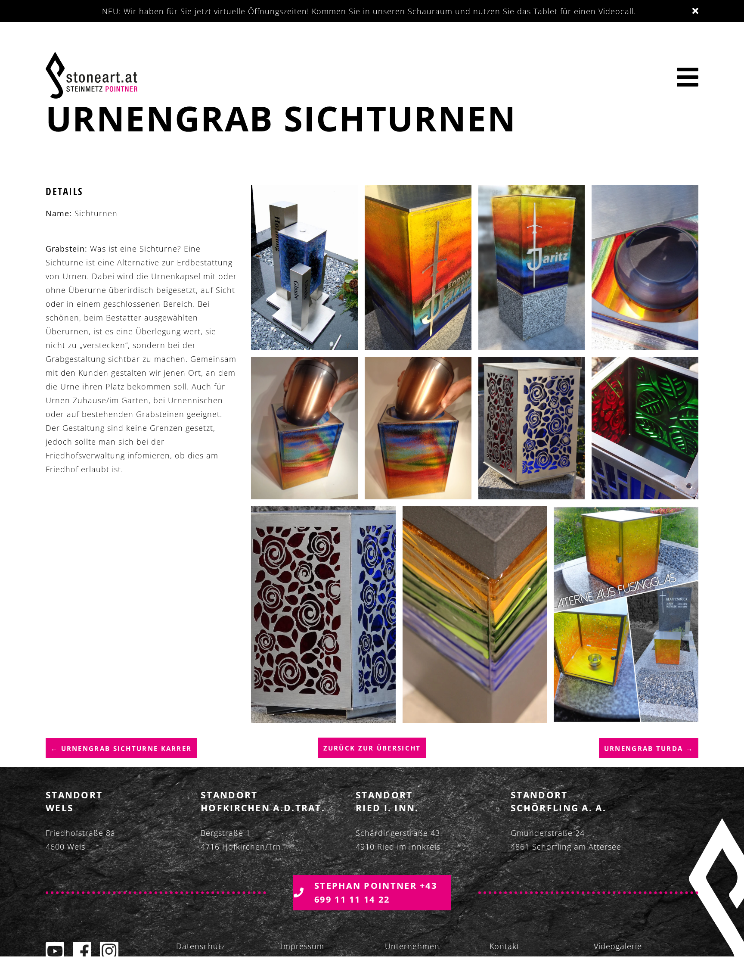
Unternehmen (412, 946)
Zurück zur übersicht (372, 748)
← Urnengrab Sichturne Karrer (121, 748)
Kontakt (505, 946)
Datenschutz (200, 946)
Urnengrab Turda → (648, 748)
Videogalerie (618, 946)
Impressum (302, 946)
